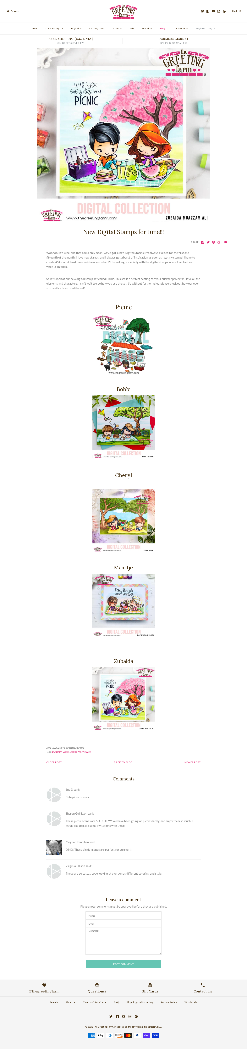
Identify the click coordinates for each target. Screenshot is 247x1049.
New (34, 28)
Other (117, 28)
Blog (162, 28)
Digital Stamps (70, 751)
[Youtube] (213, 11)
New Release (84, 751)
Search (54, 1002)
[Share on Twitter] (208, 242)
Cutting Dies (96, 28)
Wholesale (190, 1002)
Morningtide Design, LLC (148, 1026)
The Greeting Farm (103, 1026)
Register (201, 28)
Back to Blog (123, 762)
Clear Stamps (54, 28)
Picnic (123, 307)
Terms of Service (94, 1002)
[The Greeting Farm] (123, 6)
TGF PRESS (180, 28)
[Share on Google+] (219, 242)
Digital (76, 28)
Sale (131, 28)
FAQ (116, 1002)
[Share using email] (225, 242)
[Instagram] (218, 11)
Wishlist (147, 28)
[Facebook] (207, 11)
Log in (211, 28)
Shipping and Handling (140, 1002)
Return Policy (169, 1002)
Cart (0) (236, 10)
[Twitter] (202, 11)
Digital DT (57, 751)
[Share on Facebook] (202, 242)
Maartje (123, 567)
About (70, 1002)
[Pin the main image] (213, 242)
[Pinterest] (224, 11)
